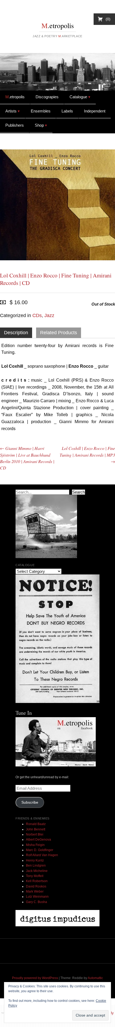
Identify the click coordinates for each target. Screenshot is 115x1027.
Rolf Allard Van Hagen (42, 855)
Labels (67, 111)
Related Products (58, 332)
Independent (94, 111)
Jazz (49, 315)
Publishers (14, 125)
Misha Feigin (35, 845)
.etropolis (57, 25)
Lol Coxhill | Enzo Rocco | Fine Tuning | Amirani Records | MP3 (87, 454)
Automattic (95, 978)
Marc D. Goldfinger (39, 850)
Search (78, 492)
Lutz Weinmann (37, 896)
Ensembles (41, 111)
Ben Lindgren (36, 865)
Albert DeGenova (38, 839)
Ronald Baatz (36, 824)
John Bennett (35, 829)
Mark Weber (35, 891)
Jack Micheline (37, 871)
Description (16, 332)
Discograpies (47, 97)
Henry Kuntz (35, 860)
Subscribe (29, 802)
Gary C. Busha (36, 902)
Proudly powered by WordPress (35, 978)
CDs (37, 315)
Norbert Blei (34, 834)
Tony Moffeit (34, 876)
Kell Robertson (37, 881)
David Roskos (36, 886)
